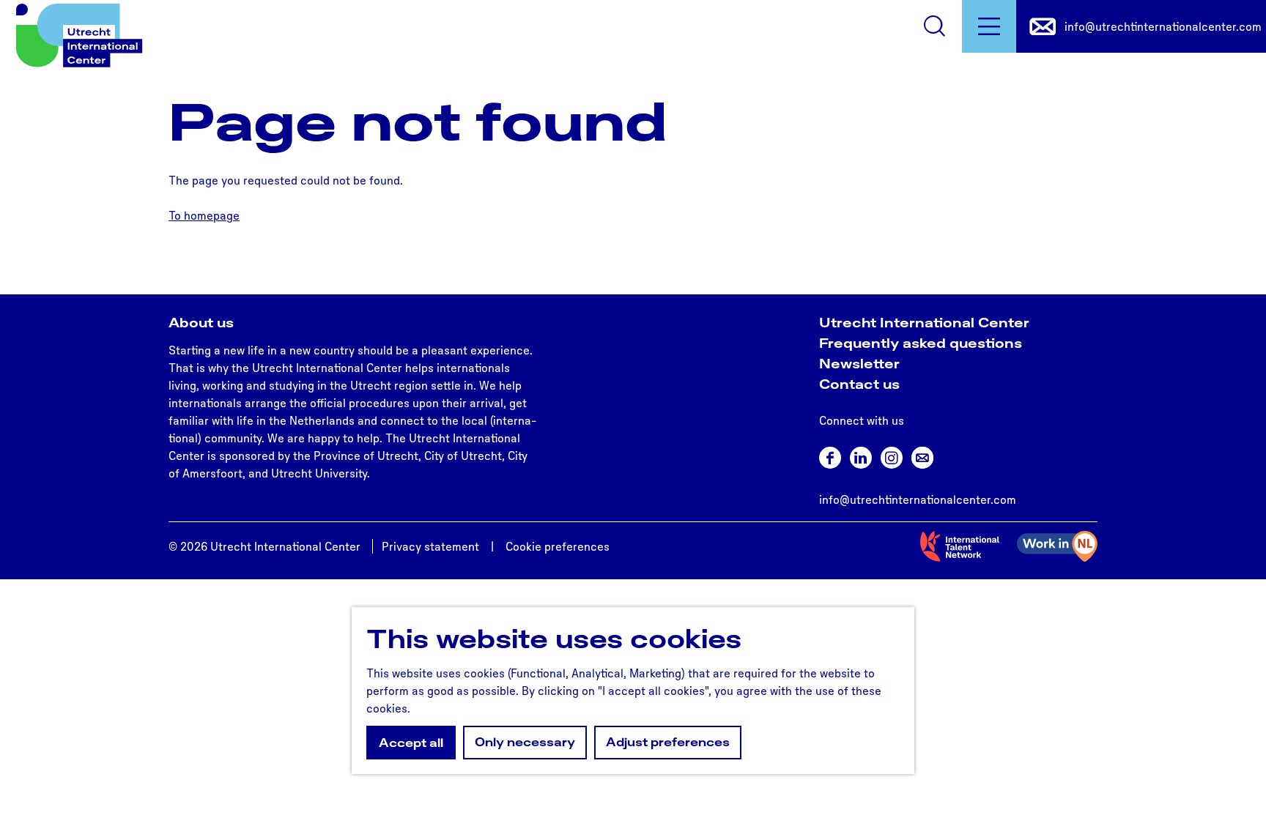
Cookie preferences (558, 546)
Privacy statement (430, 546)
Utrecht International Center (924, 322)
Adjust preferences (668, 742)
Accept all (411, 742)
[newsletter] (922, 458)
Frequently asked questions (920, 343)
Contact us (859, 384)
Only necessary (525, 742)
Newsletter (859, 363)
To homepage (204, 215)
